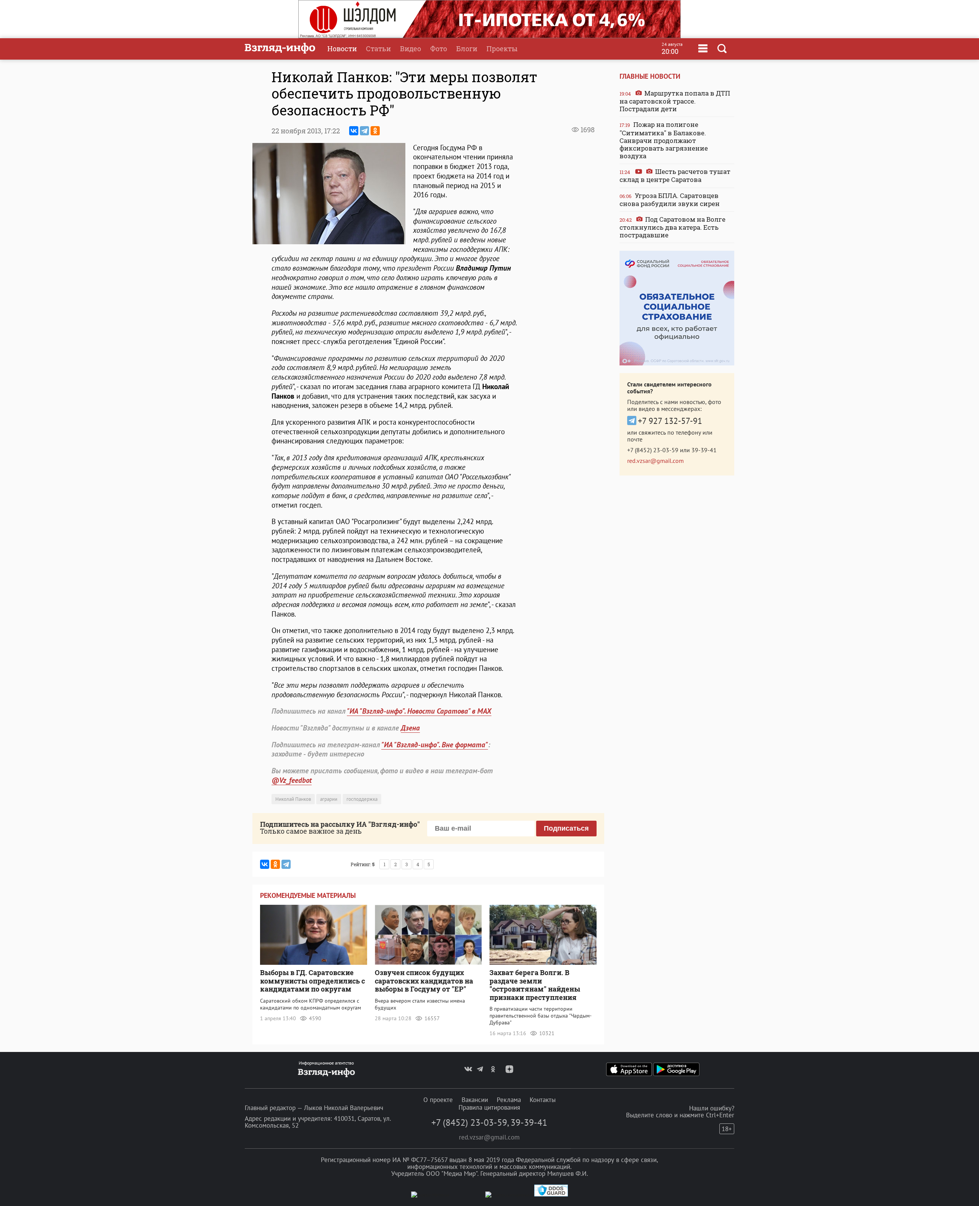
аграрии (328, 799)
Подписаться (566, 828)
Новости (342, 48)
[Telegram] (364, 130)
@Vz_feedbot (292, 780)
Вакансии (475, 1100)
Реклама (509, 1100)
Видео (410, 48)
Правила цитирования (489, 1107)
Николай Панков (293, 799)
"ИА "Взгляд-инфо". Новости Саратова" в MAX (419, 711)
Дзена (410, 727)
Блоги (466, 48)
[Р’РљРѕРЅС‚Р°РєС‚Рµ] (353, 130)
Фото (438, 48)
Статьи (378, 48)
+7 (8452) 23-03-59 (652, 450)
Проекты (501, 48)
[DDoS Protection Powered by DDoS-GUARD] (551, 1195)
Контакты (543, 1100)
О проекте (438, 1100)
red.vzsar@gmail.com (655, 460)
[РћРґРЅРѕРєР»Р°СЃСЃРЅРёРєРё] (375, 130)
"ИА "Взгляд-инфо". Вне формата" (434, 744)
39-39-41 (704, 450)
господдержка (361, 799)
